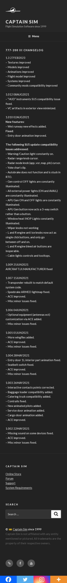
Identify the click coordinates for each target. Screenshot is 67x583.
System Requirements (19, 487)
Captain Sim (22, 21)
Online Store (13, 474)
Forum (9, 478)
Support (10, 483)
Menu (35, 36)
